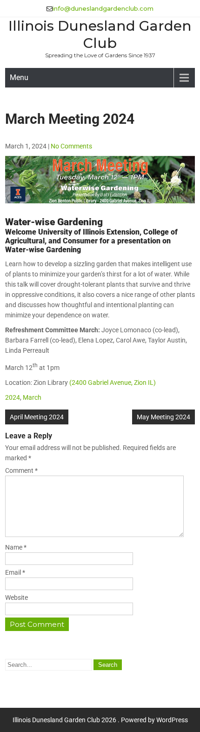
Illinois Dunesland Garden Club (100, 34)
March (32, 397)
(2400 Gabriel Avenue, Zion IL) (112, 382)
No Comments (71, 146)
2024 (12, 397)
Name (16, 547)
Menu (19, 77)
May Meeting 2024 (163, 417)
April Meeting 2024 (37, 417)
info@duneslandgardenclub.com (103, 8)
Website (16, 597)
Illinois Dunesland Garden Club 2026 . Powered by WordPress (100, 720)
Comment (21, 470)
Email (15, 572)
